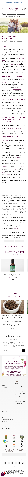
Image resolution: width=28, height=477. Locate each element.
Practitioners (4, 389)
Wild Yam (5, 99)
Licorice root (7, 174)
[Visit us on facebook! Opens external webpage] (8, 463)
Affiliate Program (5, 390)
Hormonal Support (21, 14)
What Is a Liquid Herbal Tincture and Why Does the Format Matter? (19, 386)
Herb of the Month (18, 383)
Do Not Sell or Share (6, 430)
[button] (2, 9)
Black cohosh (5, 140)
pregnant (11, 64)
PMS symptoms (17, 88)
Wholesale (4, 387)
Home (4, 14)
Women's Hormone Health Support (20, 394)
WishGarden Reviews (19, 403)
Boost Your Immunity (19, 391)
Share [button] (4, 46)
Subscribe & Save (5, 413)
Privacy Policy (5, 421)
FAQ (3, 417)
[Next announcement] (24, 2)
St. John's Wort (14, 169)
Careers (3, 385)
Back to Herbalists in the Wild (15, 246)
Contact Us (4, 411)
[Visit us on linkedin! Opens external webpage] (12, 463)
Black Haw (7, 119)
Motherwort (22, 166)
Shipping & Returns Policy (7, 419)
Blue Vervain (5, 166)
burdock (17, 157)
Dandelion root (16, 158)
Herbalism (17, 399)
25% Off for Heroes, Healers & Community (6, 415)
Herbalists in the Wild (11, 14)
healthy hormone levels (8, 81)
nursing (18, 64)
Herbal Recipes (18, 396)
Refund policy (5, 424)
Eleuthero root (5, 172)
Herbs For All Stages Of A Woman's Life (11, 16)
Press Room (4, 383)
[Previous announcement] (3, 2)
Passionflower (16, 168)
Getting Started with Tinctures (19, 389)
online (15, 198)
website (15, 228)
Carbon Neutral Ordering (20, 401)
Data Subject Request (6, 428)
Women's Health (19, 240)
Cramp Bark (6, 117)
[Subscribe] (23, 350)
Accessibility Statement (7, 426)
